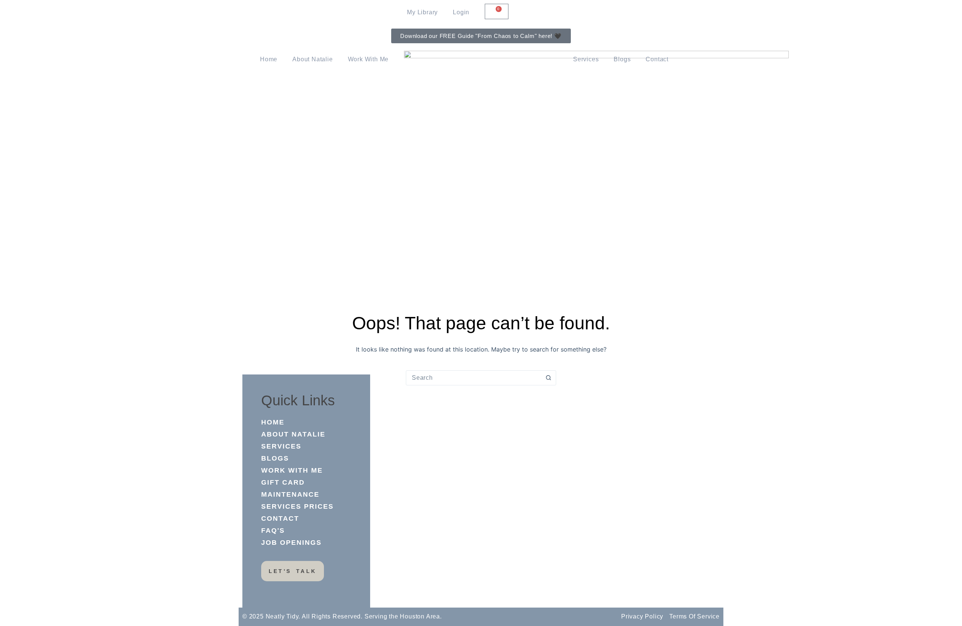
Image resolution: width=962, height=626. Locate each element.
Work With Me (368, 59)
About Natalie (312, 59)
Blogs (622, 59)
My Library (422, 12)
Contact (657, 59)
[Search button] (548, 377)
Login (461, 12)
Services (586, 59)
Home (268, 59)
